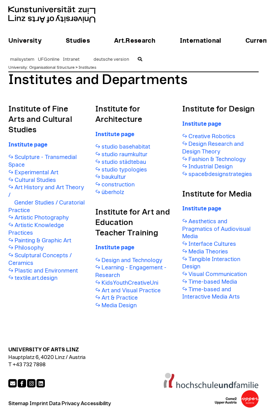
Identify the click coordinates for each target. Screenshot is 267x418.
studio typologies (124, 170)
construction (118, 184)
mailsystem (22, 59)
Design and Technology (132, 260)
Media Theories (208, 251)
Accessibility (96, 403)
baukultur (114, 177)
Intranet (71, 59)
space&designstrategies (220, 174)
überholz (113, 192)
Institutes (87, 67)
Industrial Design (210, 166)
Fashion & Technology (217, 159)
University (17, 67)
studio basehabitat (126, 147)
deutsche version (111, 59)
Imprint (39, 403)
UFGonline (48, 59)
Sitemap (18, 403)
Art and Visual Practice (131, 290)
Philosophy (29, 248)
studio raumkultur (124, 154)
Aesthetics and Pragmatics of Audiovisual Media (216, 229)
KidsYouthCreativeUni (130, 283)
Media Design (119, 305)
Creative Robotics (211, 136)
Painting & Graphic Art (43, 240)
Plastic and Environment (46, 271)
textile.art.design (36, 278)
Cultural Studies (35, 180)
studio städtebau (124, 162)
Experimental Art (36, 172)
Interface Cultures (212, 244)
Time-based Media (212, 282)
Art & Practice (120, 298)
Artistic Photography (42, 217)
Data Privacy (64, 403)
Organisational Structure (52, 67)
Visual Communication (217, 274)
